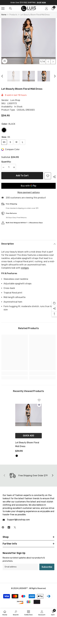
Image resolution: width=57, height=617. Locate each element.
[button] (48, 61)
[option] (28, 41)
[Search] (10, 8)
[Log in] (46, 8)
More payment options (28, 192)
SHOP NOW (41, 2)
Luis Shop (15, 100)
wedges (25, 268)
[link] (14, 373)
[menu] (3, 8)
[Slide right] (52, 475)
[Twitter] (15, 527)
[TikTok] (9, 527)
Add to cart (22, 175)
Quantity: (6, 161)
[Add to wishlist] (47, 176)
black (16, 455)
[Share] (53, 176)
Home (3, 15)
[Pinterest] (3, 527)
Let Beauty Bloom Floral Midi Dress (27, 444)
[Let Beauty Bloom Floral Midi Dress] (28, 414)
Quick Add (28, 435)
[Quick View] (39, 405)
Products (13, 15)
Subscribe (47, 567)
